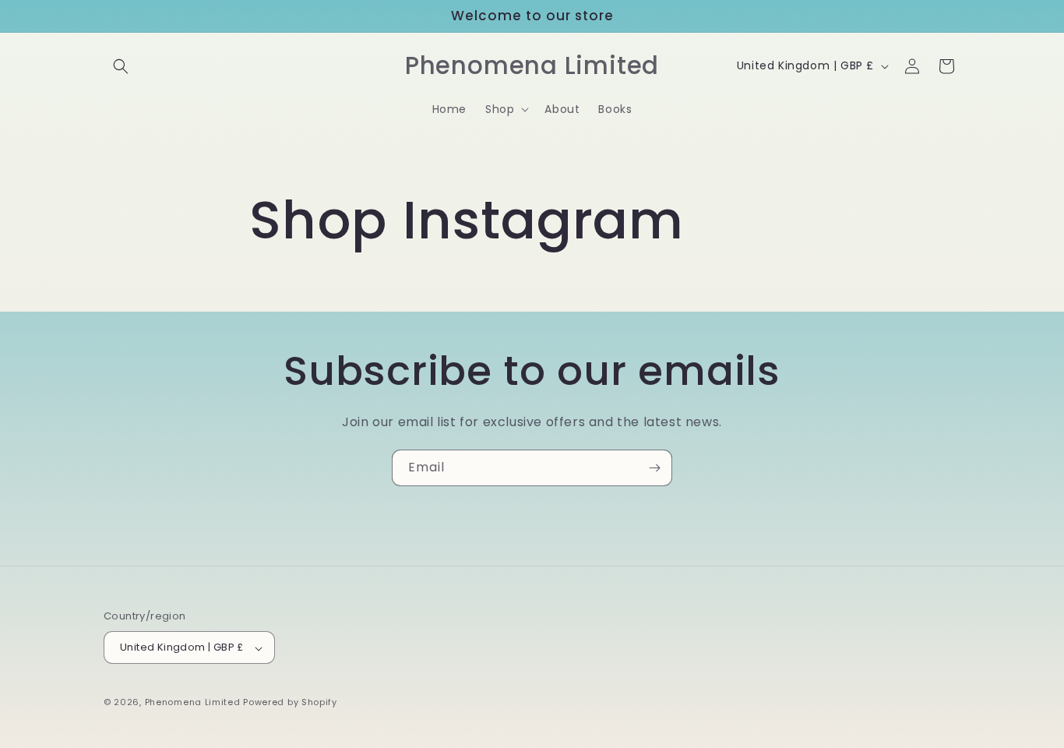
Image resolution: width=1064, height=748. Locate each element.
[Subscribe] (654, 468)
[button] (121, 66)
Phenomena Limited (193, 703)
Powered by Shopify (290, 703)
